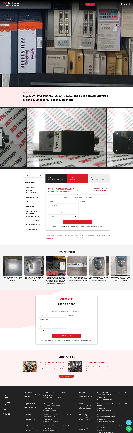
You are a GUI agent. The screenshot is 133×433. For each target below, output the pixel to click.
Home (47, 4)
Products (76, 4)
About (52, 4)
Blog (81, 4)
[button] (122, 4)
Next (130, 138)
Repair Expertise (67, 4)
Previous (2, 138)
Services (59, 4)
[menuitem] (47, 4)
